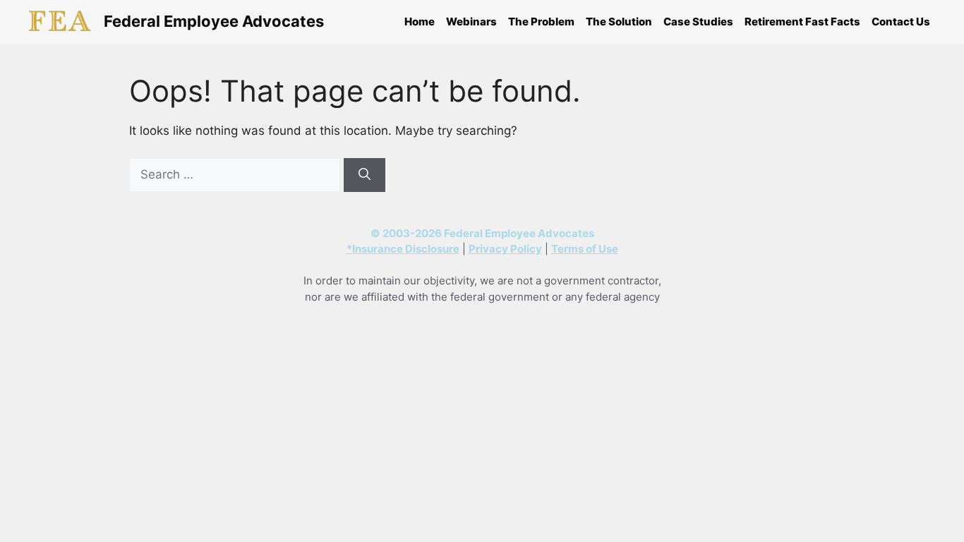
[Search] (364, 175)
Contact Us (901, 21)
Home (419, 21)
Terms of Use (584, 248)
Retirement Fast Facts (802, 21)
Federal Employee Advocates (214, 21)
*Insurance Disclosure (403, 248)
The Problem (541, 21)
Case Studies (698, 21)
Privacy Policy (505, 248)
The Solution (619, 21)
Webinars (471, 21)
